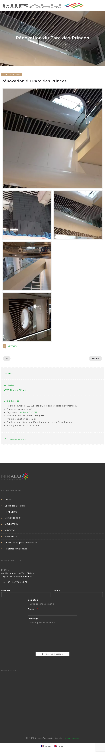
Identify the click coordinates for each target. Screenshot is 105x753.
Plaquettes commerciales (16, 549)
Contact (8, 500)
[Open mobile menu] (99, 5)
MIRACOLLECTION (13, 518)
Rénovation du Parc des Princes (34, 81)
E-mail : (33, 609)
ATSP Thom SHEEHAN (15, 390)
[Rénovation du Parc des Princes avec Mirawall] (52, 138)
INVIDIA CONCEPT (28, 412)
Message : (35, 618)
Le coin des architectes (15, 506)
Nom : (57, 591)
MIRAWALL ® (11, 536)
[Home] (43, 8)
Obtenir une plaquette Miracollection (21, 543)
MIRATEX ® (10, 530)
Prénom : (7, 591)
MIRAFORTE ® (11, 524)
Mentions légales (71, 738)
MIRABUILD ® (11, 512)
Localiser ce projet (18, 439)
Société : (33, 600)
